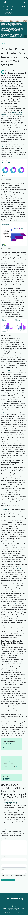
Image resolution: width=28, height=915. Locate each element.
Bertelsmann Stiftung (14, 909)
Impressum (20, 912)
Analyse (3, 43)
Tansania (11, 763)
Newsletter (7, 912)
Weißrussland (12, 766)
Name (3, 857)
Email (3, 863)
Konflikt (5, 763)
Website (3, 869)
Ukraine (5, 766)
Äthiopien (6, 761)
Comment (4, 839)
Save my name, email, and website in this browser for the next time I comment (14, 876)
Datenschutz (14, 912)
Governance (12, 761)
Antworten (6, 829)
